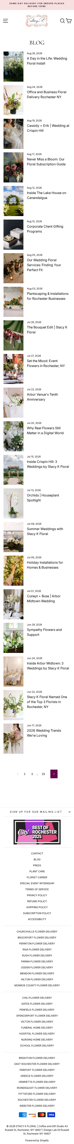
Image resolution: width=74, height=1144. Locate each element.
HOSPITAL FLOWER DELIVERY (37, 1033)
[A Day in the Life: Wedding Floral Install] (13, 67)
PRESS (37, 865)
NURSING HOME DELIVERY (37, 1039)
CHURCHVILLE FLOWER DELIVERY (37, 931)
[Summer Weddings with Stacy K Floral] (13, 537)
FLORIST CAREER (37, 877)
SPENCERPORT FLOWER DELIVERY (37, 1015)
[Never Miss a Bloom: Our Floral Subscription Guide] (13, 167)
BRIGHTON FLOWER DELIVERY (37, 1057)
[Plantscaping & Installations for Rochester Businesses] (13, 302)
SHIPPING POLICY (37, 907)
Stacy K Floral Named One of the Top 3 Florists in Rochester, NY (47, 702)
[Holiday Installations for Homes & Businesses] (13, 571)
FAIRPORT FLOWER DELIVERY (37, 1069)
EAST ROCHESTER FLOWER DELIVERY (37, 1063)
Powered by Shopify (37, 1140)
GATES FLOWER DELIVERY (37, 1003)
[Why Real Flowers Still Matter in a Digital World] (13, 436)
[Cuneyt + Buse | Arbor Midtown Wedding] (13, 604)
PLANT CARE (37, 871)
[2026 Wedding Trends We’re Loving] (13, 739)
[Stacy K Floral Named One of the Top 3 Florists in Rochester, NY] (13, 705)
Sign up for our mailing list (36, 811)
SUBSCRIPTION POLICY (37, 913)
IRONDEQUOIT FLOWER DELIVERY (37, 1087)
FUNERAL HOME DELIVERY (37, 1027)
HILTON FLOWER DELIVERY (37, 979)
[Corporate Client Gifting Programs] (13, 235)
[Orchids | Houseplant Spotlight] (13, 503)
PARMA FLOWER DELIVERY (37, 961)
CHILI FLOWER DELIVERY (37, 997)
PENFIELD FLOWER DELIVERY (37, 1009)
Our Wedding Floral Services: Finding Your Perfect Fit (44, 265)
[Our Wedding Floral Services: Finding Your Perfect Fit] (13, 268)
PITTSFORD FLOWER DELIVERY (37, 1093)
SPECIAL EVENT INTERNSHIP (37, 883)
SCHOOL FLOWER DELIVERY (37, 1045)
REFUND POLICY (37, 901)
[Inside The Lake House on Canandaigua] (13, 201)
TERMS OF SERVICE (37, 889)
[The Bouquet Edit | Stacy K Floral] (13, 335)
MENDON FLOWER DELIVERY (37, 973)
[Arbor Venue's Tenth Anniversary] (13, 403)
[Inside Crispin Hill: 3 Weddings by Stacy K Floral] (13, 470)
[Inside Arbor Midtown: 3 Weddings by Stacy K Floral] (13, 671)
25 (43, 774)
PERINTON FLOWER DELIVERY (37, 943)
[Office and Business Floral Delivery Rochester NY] (13, 100)
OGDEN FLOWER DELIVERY (37, 967)
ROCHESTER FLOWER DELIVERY (37, 1099)
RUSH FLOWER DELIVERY (37, 955)
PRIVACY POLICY (37, 895)
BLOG (37, 859)
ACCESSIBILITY (37, 919)
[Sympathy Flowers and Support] (13, 638)
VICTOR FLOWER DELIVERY (37, 1021)
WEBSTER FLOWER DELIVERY (37, 1105)
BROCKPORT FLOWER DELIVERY (37, 937)
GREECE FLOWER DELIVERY (37, 1075)
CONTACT (37, 853)
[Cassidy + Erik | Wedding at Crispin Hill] (13, 134)
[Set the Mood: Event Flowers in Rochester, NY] (13, 369)
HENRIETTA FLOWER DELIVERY (37, 1081)
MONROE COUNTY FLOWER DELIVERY (37, 985)
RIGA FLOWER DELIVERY (37, 949)
